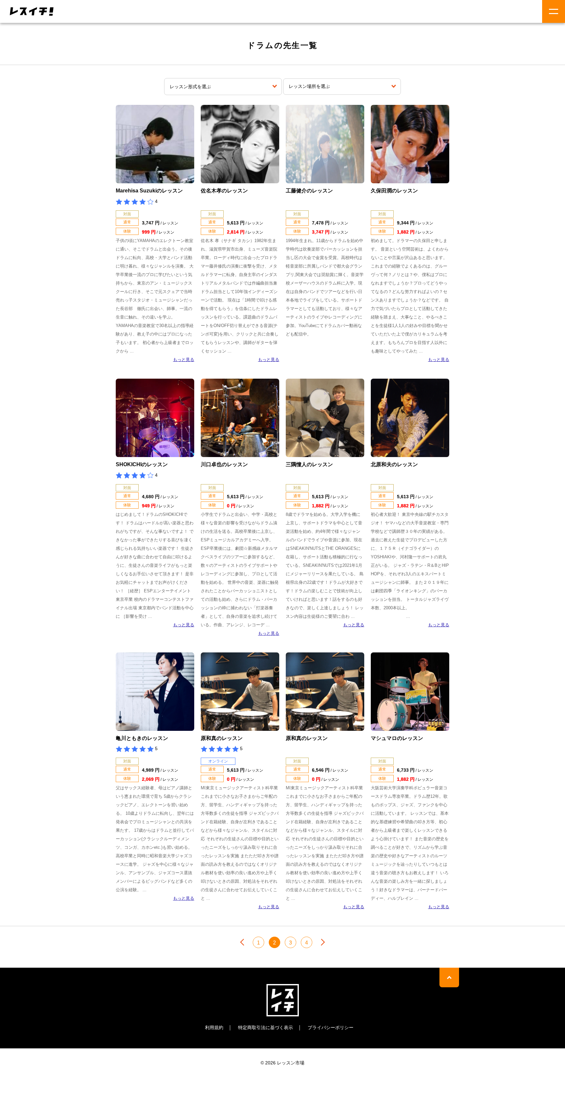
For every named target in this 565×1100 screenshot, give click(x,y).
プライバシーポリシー (330, 1027)
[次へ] (323, 942)
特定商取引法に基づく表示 (265, 1027)
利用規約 (214, 1027)
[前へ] (242, 942)
